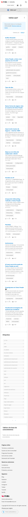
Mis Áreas (17, 5)
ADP (5, 371)
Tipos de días (9, 87)
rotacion (21, 47)
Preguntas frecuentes (7, 453)
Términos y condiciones (8, 448)
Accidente (6, 350)
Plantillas (8, 224)
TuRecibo (17, 213)
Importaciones (10, 140)
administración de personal (10, 365)
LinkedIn (4, 482)
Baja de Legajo (7, 405)
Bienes (5, 411)
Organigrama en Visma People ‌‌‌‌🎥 (14, 288)
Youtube (4, 490)
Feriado (8, 187)
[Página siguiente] (15, 420)
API (5, 380)
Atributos (6, 392)
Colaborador (9, 163)
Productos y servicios (7, 470)
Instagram (4, 484)
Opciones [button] (24, 17)
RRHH (7, 321)
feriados (15, 187)
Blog (3, 477)
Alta (5, 374)
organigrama (9, 298)
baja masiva (7, 408)
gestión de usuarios (11, 73)
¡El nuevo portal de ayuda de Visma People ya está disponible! (13, 265)
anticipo (6, 377)
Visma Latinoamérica (10, 512)
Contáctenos (5, 465)
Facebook (4, 479)
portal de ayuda (10, 275)
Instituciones (9, 243)
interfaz (8, 143)
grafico (8, 47)
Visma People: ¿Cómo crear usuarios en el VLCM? (13, 60)
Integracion (19, 210)
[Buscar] (26, 2)
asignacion (6, 386)
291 (5, 343)
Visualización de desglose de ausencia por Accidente (13, 308)
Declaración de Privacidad (8, 458)
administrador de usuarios (13, 70)
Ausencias (8, 319)
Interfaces (18, 140)
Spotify (3, 492)
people (14, 47)
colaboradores (10, 210)
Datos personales (10, 166)
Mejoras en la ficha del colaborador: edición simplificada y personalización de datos (14, 153)
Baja (5, 398)
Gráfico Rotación (10, 38)
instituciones (9, 252)
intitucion (17, 252)
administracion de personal (10, 359)
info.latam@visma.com (10, 501)
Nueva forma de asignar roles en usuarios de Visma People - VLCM (14, 107)
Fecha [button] (22, 32)
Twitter (3, 487)
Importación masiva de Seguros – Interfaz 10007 (12, 130)
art (5, 383)
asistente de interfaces (9, 389)
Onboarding (9, 213)
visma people (9, 50)
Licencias (16, 319)
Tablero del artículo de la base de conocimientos (10, 436)
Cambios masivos (8, 417)
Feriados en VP (9, 178)
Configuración (18, 163)
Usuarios (8, 75)
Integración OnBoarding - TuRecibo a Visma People (13, 200)
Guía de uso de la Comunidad (9, 450)
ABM (5, 346)
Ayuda (20, 5)
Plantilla (8, 234)
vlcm (7, 78)
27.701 (5, 340)
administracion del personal (10, 362)
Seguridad (20, 117)
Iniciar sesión (10, 5)
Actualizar (6, 356)
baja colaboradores (9, 402)
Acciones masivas (8, 353)
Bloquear (6, 414)
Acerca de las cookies (7, 455)
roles (13, 117)
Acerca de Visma (6, 467)
